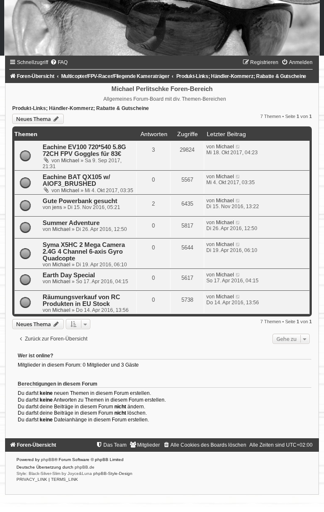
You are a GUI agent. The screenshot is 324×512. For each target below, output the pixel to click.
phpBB (47, 459)
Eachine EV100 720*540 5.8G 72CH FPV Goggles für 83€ (84, 150)
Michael (70, 161)
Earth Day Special (69, 275)
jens (57, 207)
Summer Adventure (71, 223)
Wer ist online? (35, 355)
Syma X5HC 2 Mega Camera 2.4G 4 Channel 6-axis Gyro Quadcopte (84, 251)
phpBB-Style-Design (112, 473)
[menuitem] (59, 62)
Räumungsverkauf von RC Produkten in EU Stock (81, 300)
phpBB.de (84, 467)
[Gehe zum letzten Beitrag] (238, 147)
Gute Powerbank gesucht (80, 201)
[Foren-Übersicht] (162, 28)
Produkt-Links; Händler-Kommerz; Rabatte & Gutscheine (80, 108)
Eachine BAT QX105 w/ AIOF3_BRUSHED (76, 180)
